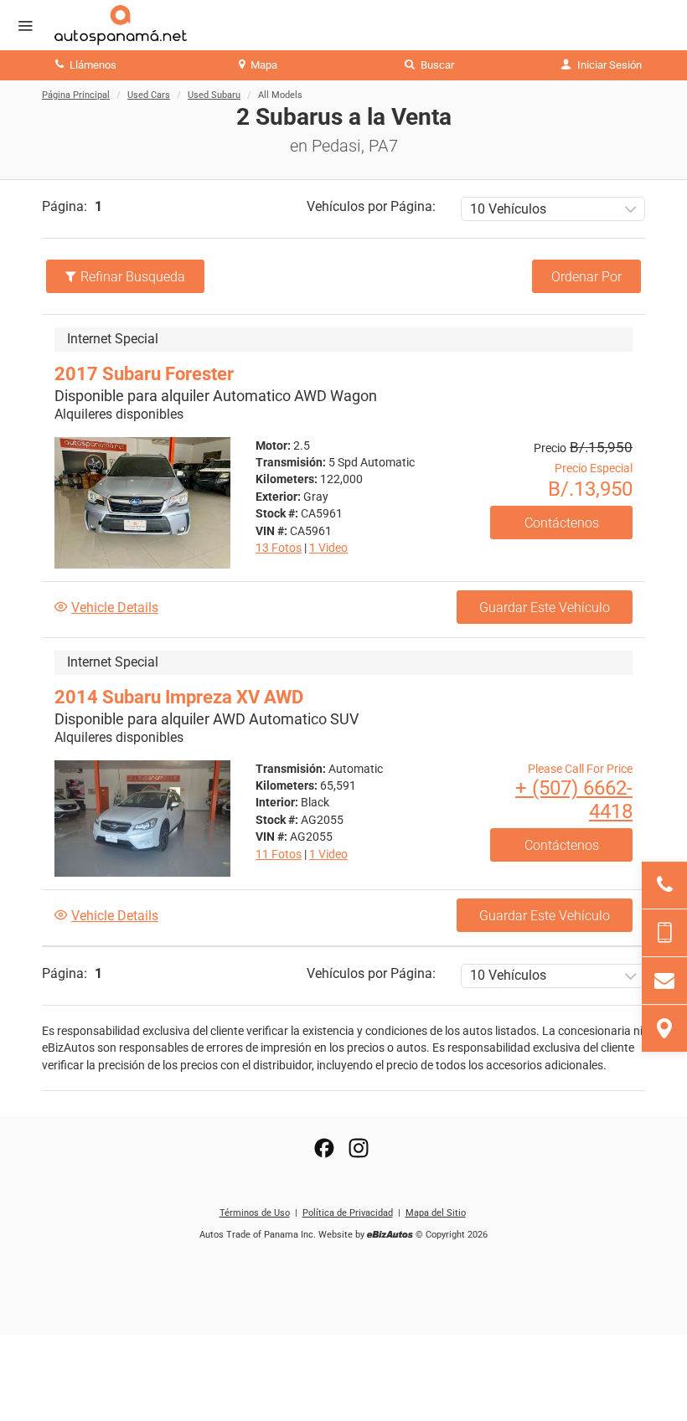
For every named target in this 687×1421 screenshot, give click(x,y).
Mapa (262, 65)
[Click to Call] (664, 885)
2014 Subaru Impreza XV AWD (178, 697)
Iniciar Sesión (608, 65)
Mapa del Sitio (435, 1212)
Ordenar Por (586, 277)
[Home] (133, 25)
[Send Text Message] (664, 932)
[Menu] (25, 27)
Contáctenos (561, 523)
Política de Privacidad (347, 1212)
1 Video (328, 547)
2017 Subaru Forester (144, 373)
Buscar (436, 65)
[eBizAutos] (390, 1235)
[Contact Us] (664, 980)
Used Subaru (214, 95)
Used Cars (148, 95)
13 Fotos (279, 547)
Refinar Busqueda (132, 277)
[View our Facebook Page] (324, 1148)
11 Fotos (279, 854)
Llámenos (91, 65)
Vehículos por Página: (371, 206)
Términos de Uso (255, 1212)
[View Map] (664, 1028)
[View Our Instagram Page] (358, 1148)
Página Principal (76, 95)
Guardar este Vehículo (544, 607)
